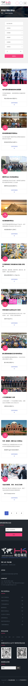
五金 (2, 637)
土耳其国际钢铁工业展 (8, 397)
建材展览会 (4, 607)
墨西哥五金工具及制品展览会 (10, 177)
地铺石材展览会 (5, 600)
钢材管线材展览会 (5, 621)
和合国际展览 (11, 680)
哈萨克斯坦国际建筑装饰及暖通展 (11, 89)
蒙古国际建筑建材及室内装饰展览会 (12, 353)
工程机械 (18, 637)
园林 (9, 637)
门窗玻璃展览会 (5, 624)
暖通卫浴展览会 (5, 611)
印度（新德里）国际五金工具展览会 (12, 441)
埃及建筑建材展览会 (8, 221)
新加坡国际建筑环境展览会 (9, 133)
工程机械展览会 (5, 604)
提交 (14, 534)
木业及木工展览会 (5, 614)
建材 (23, 637)
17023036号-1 (23, 680)
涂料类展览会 (4, 618)
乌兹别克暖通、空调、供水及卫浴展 (12, 485)
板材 (2, 640)
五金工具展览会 (5, 597)
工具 (13, 637)
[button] (14, 28)
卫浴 (6, 637)
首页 (2, 13)
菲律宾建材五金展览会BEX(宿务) (11, 310)
